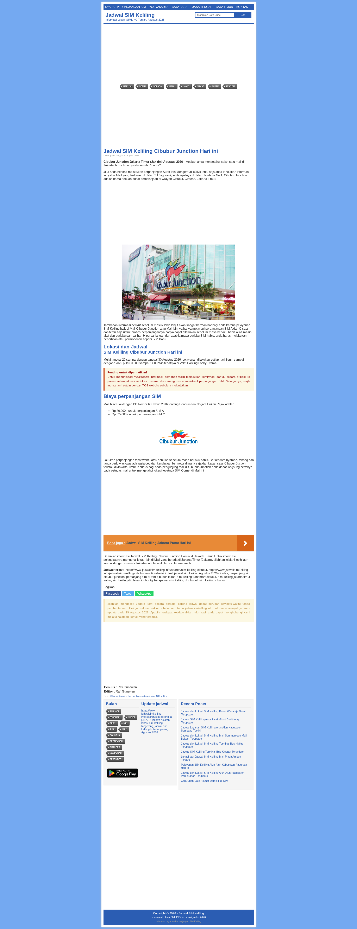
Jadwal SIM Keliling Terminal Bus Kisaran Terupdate (212, 751)
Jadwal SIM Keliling (130, 15)
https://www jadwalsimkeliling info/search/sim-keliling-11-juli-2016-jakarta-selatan (157, 715)
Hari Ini (127, 86)
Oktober (115, 747)
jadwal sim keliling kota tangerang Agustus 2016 (154, 729)
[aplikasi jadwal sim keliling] (122, 777)
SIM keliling (161, 696)
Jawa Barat (180, 6)
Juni (112, 729)
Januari (114, 711)
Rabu (172, 86)
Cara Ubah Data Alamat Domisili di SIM (204, 780)
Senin (142, 86)
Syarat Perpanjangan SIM (125, 6)
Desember (115, 759)
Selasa (157, 86)
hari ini (132, 696)
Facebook (112, 593)
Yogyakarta (158, 6)
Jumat (200, 86)
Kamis (186, 86)
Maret (131, 717)
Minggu (230, 86)
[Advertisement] (180, 54)
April (113, 723)
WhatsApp (144, 593)
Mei (125, 723)
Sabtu (215, 86)
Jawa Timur (224, 6)
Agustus (115, 735)
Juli (124, 729)
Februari (115, 717)
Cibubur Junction (118, 696)
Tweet (128, 593)
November (116, 753)
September (116, 741)
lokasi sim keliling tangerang (152, 724)
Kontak (242, 6)
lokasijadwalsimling (145, 696)
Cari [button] (243, 15)
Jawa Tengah (202, 6)
